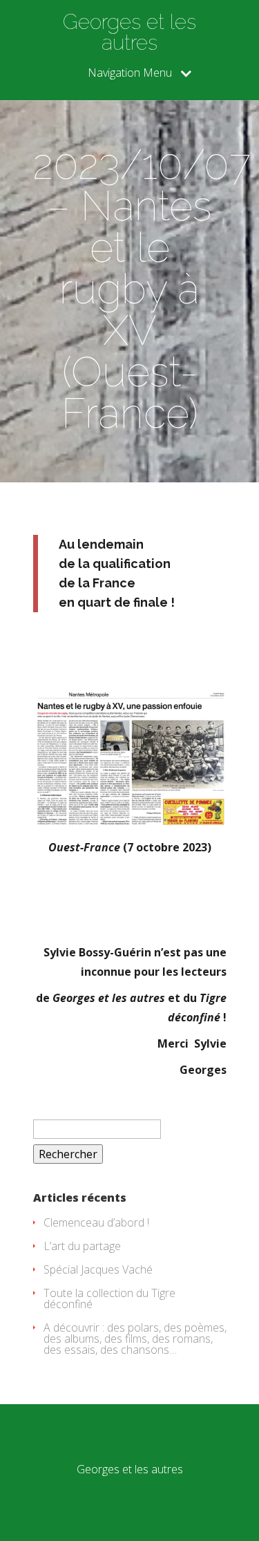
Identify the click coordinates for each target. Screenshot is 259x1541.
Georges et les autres (129, 32)
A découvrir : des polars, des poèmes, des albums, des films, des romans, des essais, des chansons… (135, 1338)
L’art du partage (82, 1246)
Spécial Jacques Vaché (98, 1269)
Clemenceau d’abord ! (96, 1222)
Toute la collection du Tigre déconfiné (109, 1298)
